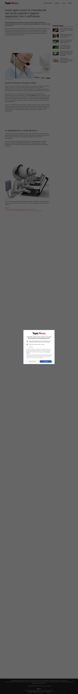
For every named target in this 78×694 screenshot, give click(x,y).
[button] (39, 347)
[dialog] (39, 347)
